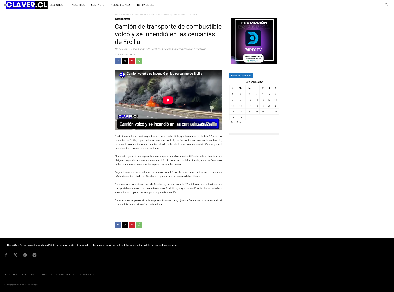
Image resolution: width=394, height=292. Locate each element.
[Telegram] (34, 255)
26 (262, 111)
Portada (126, 19)
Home (117, 14)
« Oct (232, 122)
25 (256, 111)
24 (250, 111)
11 (256, 99)
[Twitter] (15, 255)
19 (262, 105)
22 (232, 111)
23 (240, 111)
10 (250, 99)
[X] (125, 61)
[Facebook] (118, 61)
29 (232, 117)
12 (262, 99)
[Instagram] (25, 255)
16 (240, 105)
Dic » (238, 122)
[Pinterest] (132, 61)
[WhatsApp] (139, 61)
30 (240, 117)
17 (250, 105)
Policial (126, 14)
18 (256, 105)
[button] (386, 5)
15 (232, 105)
